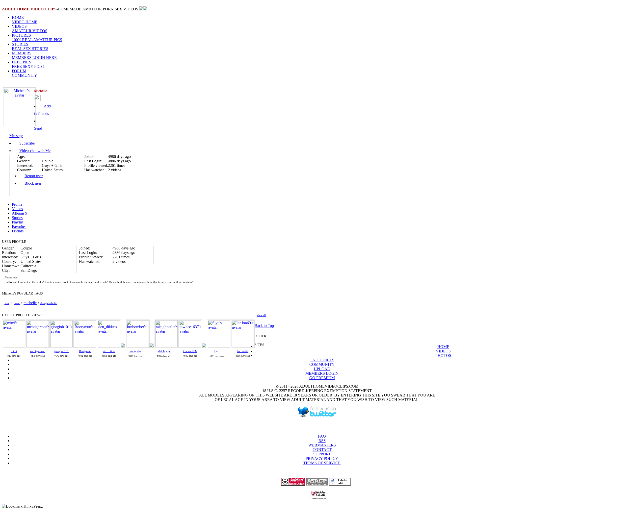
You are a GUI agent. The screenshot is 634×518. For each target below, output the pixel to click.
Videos (17, 209)
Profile (17, 204)
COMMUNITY (322, 364)
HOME (24, 19)
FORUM (24, 73)
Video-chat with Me (35, 150)
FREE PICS (28, 64)
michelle (30, 303)
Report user (34, 176)
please (16, 303)
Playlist (17, 222)
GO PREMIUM (322, 378)
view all (261, 315)
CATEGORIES (322, 360)
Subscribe (27, 143)
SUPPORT (322, 454)
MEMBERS (34, 55)
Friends (18, 231)
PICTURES (37, 37)
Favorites (19, 226)
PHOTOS (443, 355)
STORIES (30, 46)
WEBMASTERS (322, 445)
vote (6, 303)
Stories (17, 218)
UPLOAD (322, 369)
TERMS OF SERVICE (322, 463)
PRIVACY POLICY (322, 458)
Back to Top (264, 325)
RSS (322, 441)
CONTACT (322, 449)
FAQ (322, 436)
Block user (33, 183)
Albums (19, 213)
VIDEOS (29, 28)
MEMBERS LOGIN (322, 373)
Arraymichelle (48, 303)
